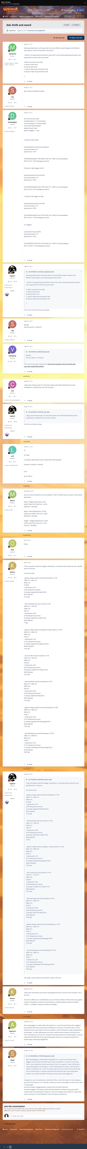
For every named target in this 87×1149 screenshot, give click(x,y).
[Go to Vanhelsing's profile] (12, 350)
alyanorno (12, 1031)
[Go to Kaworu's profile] (12, 566)
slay (12, 97)
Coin (12, 391)
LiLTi (12, 456)
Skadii (12, 1060)
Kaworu (12, 572)
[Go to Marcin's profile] (12, 494)
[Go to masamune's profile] (7, 30)
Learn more (3, 3)
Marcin (12, 501)
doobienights (12, 122)
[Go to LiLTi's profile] (12, 450)
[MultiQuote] (24, 81)
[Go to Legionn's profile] (12, 270)
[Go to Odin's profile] (12, 543)
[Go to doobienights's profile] (12, 116)
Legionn (12, 276)
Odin (12, 550)
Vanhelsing (12, 356)
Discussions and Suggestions (36, 30)
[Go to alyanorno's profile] (12, 1025)
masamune (12, 30)
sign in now (42, 1109)
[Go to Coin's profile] (12, 384)
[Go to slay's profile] (12, 91)
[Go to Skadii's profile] (12, 1054)
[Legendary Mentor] (7, 294)
